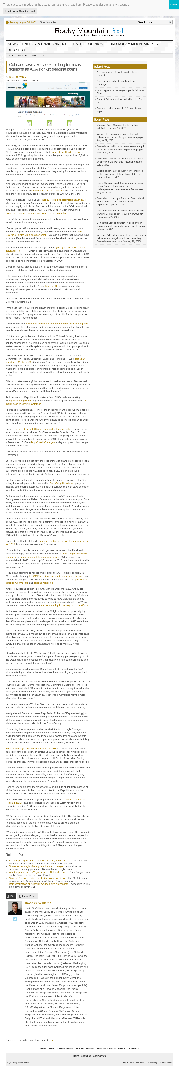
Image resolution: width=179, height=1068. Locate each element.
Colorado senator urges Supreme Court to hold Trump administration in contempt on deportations (120, 201)
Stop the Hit (51, 285)
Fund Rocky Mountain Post (133, 44)
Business (16, 50)
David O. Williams (18, 77)
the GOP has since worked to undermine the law (55, 576)
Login (51, 1040)
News (13, 44)
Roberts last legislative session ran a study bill (31, 748)
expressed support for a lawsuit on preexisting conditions (37, 213)
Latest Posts (28, 896)
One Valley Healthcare (62, 483)
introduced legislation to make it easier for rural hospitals (57, 323)
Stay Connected (48, 22)
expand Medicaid (43, 582)
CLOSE (174, 4)
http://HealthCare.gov (43, 442)
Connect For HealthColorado (67, 152)
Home (10, 56)
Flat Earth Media (165, 1063)
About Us (23, 56)
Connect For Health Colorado (47, 190)
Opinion (95, 44)
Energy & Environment (44, 44)
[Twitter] (15, 919)
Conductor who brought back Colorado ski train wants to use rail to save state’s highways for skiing (120, 213)
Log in (125, 1063)
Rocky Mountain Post (20, 1063)
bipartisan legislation (20, 400)
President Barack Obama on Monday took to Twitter (43, 429)
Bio (12, 896)
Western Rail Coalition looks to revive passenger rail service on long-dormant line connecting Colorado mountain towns (121, 238)
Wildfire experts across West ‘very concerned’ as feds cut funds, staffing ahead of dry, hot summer (120, 173)
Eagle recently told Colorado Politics (39, 556)
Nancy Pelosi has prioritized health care (64, 199)
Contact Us (38, 56)
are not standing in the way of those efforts (64, 605)
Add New (140, 1063)
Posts (132, 1063)
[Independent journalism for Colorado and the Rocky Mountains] (86, 32)
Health (77, 44)
